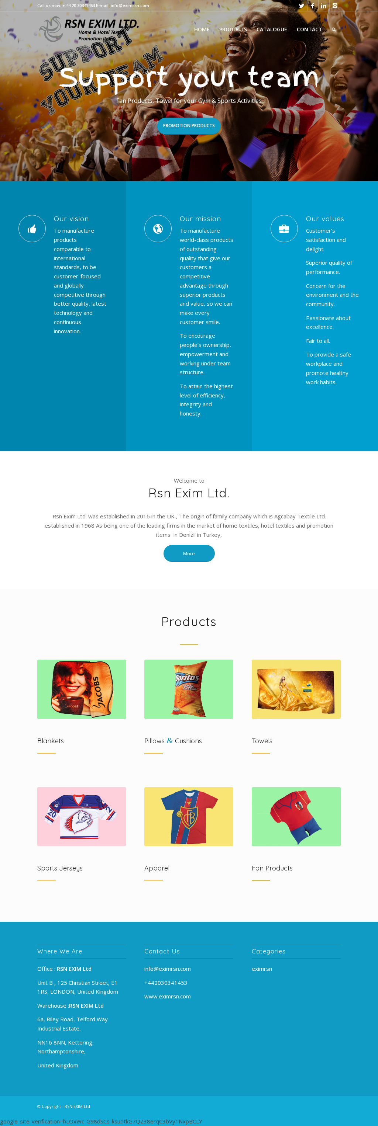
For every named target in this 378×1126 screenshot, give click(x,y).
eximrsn (262, 968)
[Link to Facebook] (312, 5)
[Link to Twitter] (301, 5)
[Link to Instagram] (335, 5)
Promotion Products (189, 125)
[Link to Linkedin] (324, 5)
